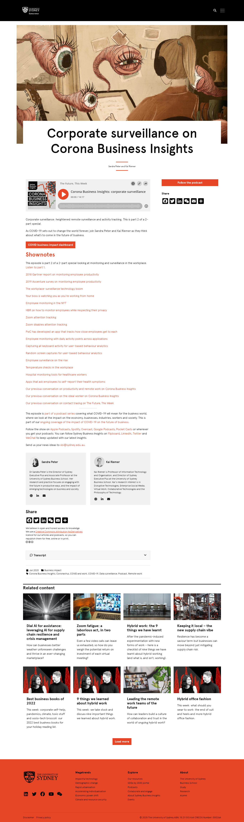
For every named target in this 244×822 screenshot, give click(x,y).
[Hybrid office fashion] (197, 680)
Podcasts (133, 787)
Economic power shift (86, 795)
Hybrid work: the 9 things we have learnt (144, 628)
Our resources (135, 778)
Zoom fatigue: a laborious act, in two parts (94, 630)
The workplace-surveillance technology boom (54, 288)
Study (183, 787)
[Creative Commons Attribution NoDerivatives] (29, 541)
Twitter (137, 433)
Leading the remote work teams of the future (143, 703)
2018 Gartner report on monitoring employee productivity (62, 274)
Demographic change (86, 782)
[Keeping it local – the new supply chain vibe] (197, 606)
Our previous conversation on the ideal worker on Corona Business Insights (72, 396)
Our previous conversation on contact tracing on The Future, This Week (70, 403)
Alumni (183, 795)
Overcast (86, 429)
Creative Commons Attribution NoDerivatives (59, 531)
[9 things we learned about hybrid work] (97, 680)
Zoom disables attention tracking (46, 324)
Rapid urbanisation (85, 787)
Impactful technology (86, 778)
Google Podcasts (104, 429)
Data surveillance (108, 573)
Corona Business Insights (42, 573)
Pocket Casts (124, 429)
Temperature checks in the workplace (49, 367)
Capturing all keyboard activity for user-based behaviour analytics (67, 346)
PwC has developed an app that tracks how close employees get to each (71, 331)
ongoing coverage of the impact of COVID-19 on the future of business (84, 422)
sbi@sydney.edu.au (72, 445)
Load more (122, 741)
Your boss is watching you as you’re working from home (60, 296)
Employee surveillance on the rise (47, 360)
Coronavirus (62, 573)
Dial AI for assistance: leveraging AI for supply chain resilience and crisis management (46, 632)
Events (131, 799)
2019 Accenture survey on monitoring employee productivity (63, 281)
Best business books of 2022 (45, 701)
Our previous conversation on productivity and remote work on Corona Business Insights (81, 389)
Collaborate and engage (140, 791)
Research (185, 791)
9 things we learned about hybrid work (93, 701)
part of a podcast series (59, 413)
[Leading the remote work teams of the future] (147, 680)
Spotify (75, 429)
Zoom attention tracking (41, 317)
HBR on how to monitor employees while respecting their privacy (66, 310)
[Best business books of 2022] (46, 680)
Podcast (122, 573)
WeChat (31, 438)
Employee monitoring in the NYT (46, 303)
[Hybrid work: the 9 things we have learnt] (147, 606)
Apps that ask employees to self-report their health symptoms (65, 381)
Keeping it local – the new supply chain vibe (195, 628)
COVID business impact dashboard (50, 245)
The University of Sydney (193, 778)
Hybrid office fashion (194, 698)
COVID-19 (93, 573)
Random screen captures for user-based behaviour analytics (64, 353)
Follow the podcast (190, 183)
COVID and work (78, 573)
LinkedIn (126, 433)
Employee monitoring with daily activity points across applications (67, 338)
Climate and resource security (90, 799)
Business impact (52, 570)
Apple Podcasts (60, 429)
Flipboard (114, 433)
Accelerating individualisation (90, 791)
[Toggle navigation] (222, 10)
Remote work (135, 573)
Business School (188, 782)
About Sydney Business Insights (144, 795)
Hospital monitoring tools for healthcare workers (56, 374)
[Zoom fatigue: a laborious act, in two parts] (97, 606)
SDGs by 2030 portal (138, 782)
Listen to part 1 (35, 267)
